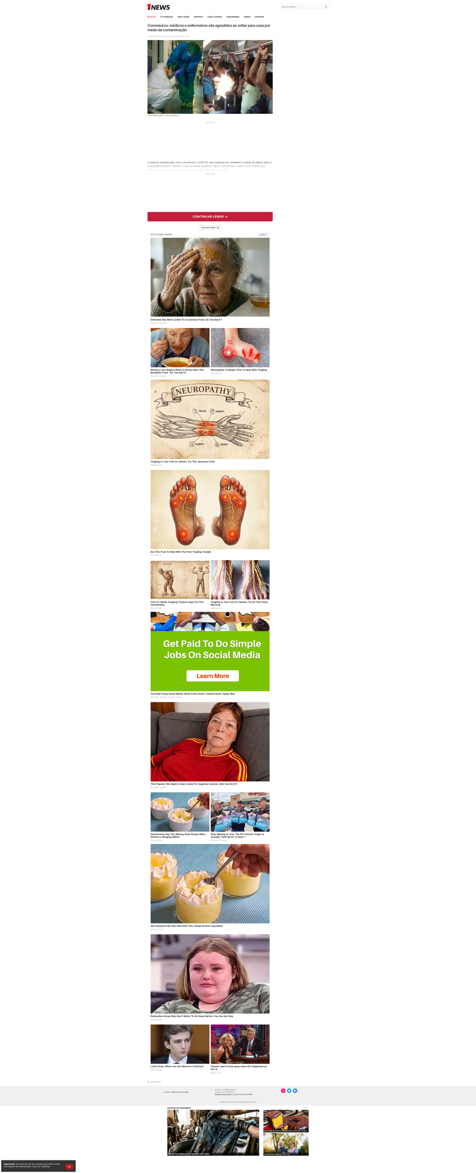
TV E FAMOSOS (166, 17)
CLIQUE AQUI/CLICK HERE (242, 1094)
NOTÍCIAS (151, 17)
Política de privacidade (180, 1092)
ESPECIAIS (259, 17)
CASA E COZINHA (214, 17)
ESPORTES (198, 17)
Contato (167, 1092)
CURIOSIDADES (232, 17)
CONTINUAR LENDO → (210, 216)
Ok (69, 1167)
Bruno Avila (184, 36)
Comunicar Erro (208, 228)
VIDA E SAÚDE (183, 17)
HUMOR (247, 17)
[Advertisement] (210, 141)
